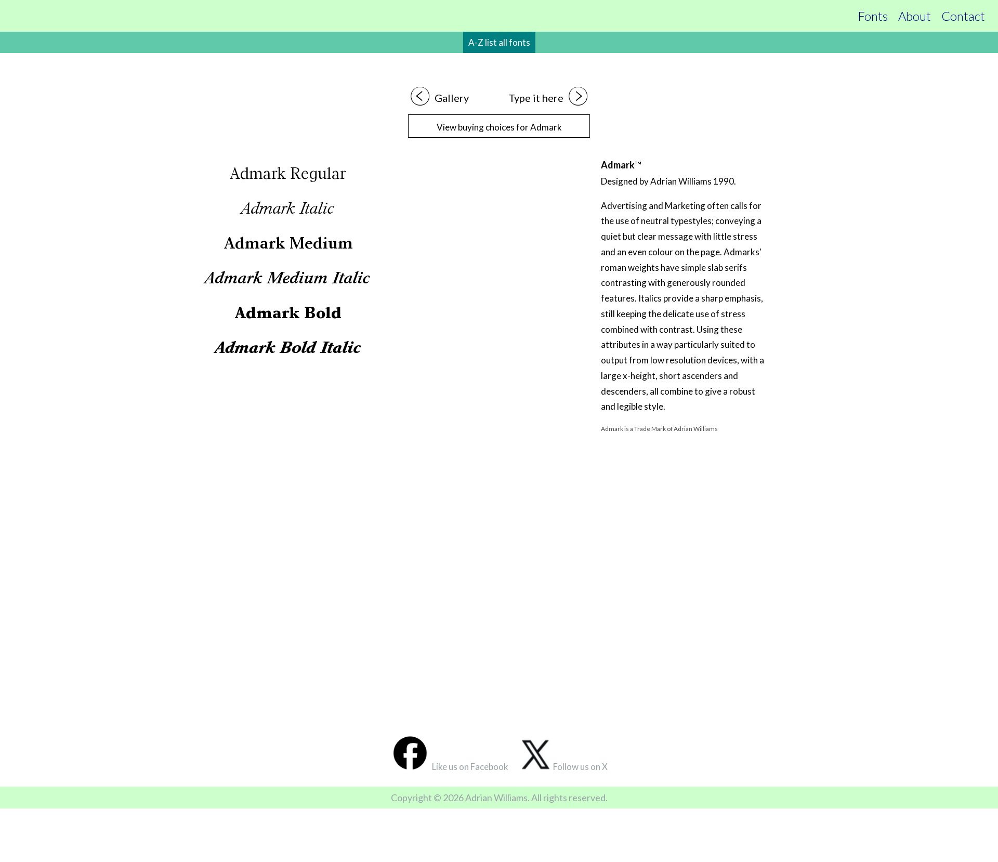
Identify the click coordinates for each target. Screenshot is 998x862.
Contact (963, 15)
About (914, 15)
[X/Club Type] (537, 766)
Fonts (873, 15)
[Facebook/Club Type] (410, 766)
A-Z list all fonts (499, 42)
